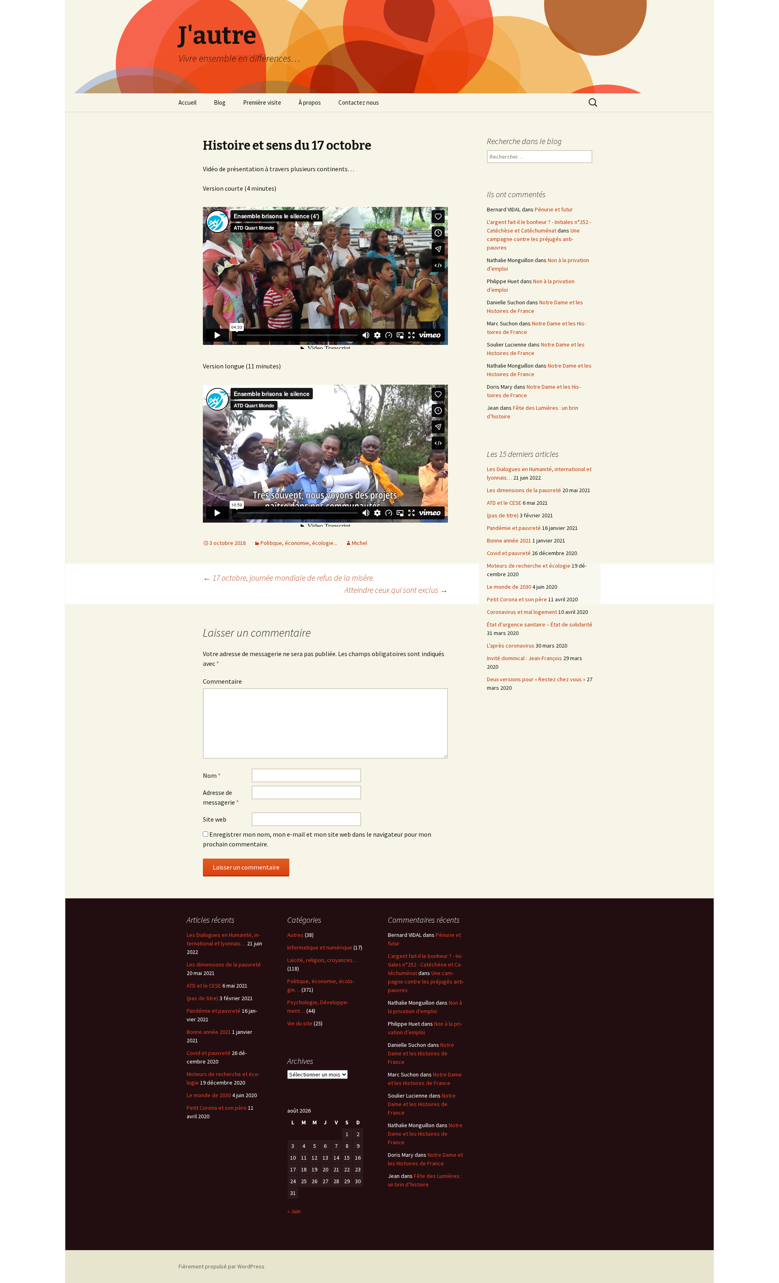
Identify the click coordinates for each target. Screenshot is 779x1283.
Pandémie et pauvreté (514, 528)
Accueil (187, 102)
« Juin (294, 1211)
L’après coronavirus (510, 645)
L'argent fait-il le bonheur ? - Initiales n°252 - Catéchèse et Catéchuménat (425, 964)
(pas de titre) (503, 515)
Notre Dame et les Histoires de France (421, 1053)
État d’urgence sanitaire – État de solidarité (539, 624)
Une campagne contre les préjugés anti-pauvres (533, 239)
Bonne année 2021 (509, 540)
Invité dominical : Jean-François (524, 658)
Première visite (262, 102)
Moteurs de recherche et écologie (528, 565)
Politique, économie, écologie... (298, 543)
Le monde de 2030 (509, 586)
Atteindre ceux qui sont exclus (396, 590)
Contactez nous (358, 102)
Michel (359, 543)
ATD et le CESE (504, 502)
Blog (220, 102)
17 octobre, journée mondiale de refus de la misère (288, 578)
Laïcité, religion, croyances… (322, 960)
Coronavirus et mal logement (522, 612)
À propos (310, 102)
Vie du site (299, 1023)
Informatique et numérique (319, 947)
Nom (212, 775)
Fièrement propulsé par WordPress (222, 1266)
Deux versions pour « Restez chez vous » (536, 679)
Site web (214, 819)
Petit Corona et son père (517, 599)
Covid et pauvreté (509, 553)
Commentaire (222, 681)
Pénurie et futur (554, 209)
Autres (295, 935)
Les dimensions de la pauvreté (524, 490)
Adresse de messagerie (221, 797)
